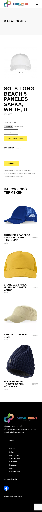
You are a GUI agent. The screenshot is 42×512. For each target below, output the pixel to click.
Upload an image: (10, 122)
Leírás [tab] (11, 163)
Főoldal (12, 449)
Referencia (13, 462)
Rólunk (11, 452)
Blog (11, 468)
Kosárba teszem (15, 139)
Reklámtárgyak (14, 471)
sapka (18, 148)
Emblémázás (14, 455)
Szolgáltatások (14, 458)
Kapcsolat (12, 465)
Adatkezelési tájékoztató (13, 496)
